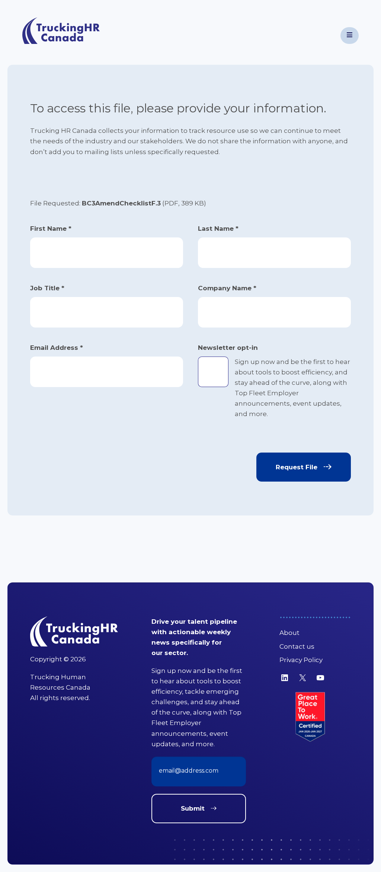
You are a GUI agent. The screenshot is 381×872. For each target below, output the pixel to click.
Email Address (56, 347)
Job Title (47, 288)
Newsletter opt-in (228, 347)
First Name (50, 228)
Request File (296, 467)
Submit (193, 808)
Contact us (296, 646)
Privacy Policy (301, 660)
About (289, 632)
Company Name (227, 288)
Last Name (218, 228)
